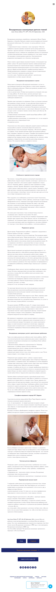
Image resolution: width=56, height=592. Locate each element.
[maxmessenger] (35, 567)
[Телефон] (33, 567)
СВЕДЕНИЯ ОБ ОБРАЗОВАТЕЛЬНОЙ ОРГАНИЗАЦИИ (21, 576)
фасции (35, 71)
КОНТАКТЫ (39, 577)
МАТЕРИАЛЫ (31, 577)
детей (16, 464)
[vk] (21, 567)
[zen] (30, 567)
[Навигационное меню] (54, 4)
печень (15, 271)
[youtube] (23, 567)
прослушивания (12, 86)
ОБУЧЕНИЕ (43, 576)
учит (36, 485)
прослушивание (17, 403)
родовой (34, 126)
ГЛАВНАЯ (37, 576)
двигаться (18, 252)
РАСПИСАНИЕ (17, 577)
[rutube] (26, 567)
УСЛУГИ (24, 577)
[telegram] (28, 567)
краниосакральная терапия (26, 63)
